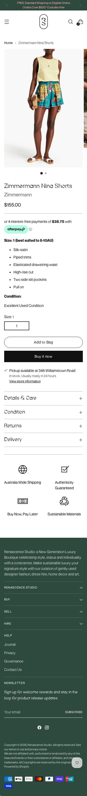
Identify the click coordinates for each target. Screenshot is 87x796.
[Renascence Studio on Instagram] (47, 728)
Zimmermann (18, 194)
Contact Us (13, 669)
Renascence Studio (40, 745)
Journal (10, 644)
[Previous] (7, 5)
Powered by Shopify (16, 766)
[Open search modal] (70, 22)
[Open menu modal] (6, 22)
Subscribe (74, 712)
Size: (9, 316)
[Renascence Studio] (43, 21)
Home (8, 43)
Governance (13, 661)
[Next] (80, 5)
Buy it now (43, 356)
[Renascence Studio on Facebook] (40, 728)
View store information (25, 381)
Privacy (10, 652)
